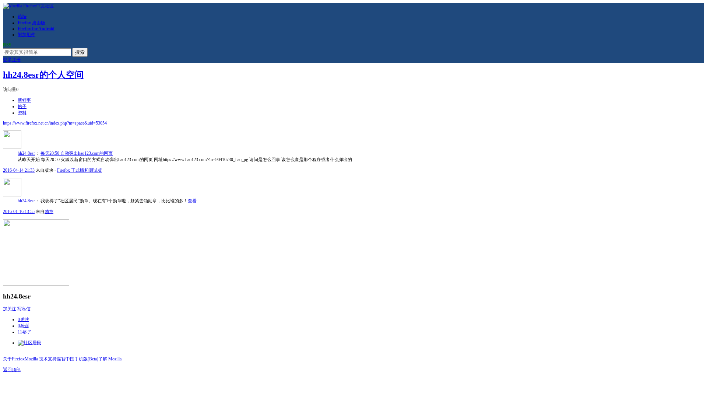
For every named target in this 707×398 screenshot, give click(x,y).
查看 (192, 200)
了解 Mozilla (110, 359)
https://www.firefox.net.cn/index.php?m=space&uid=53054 (55, 123)
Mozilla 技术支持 (41, 359)
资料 (22, 112)
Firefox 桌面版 (31, 22)
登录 (7, 59)
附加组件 (26, 34)
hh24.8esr (26, 153)
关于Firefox (14, 359)
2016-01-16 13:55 (19, 211)
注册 (16, 59)
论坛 (22, 16)
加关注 (9, 308)
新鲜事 (24, 100)
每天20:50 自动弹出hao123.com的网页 (77, 153)
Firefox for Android (36, 28)
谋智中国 (65, 359)
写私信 (24, 308)
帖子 (22, 106)
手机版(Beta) (86, 359)
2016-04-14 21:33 (19, 170)
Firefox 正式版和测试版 (79, 170)
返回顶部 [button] (12, 369)
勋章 (49, 211)
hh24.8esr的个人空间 (43, 75)
